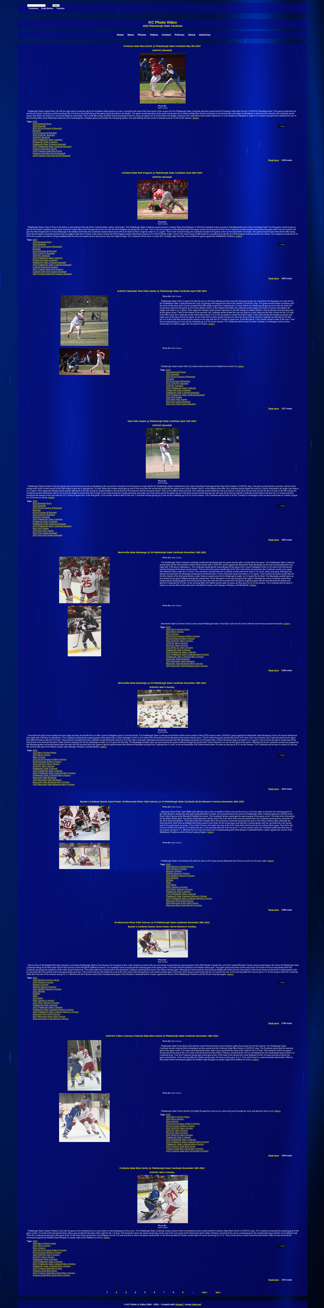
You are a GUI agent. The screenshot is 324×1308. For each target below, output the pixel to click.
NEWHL (170, 880)
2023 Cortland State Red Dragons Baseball (52, 274)
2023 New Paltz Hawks (176, 399)
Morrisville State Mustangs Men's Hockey (184, 664)
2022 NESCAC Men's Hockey (179, 648)
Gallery (196, 118)
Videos (154, 34)
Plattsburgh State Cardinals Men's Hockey (185, 657)
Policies (179, 34)
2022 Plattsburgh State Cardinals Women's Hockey (189, 898)
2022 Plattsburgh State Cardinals (47, 140)
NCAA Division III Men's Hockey (180, 638)
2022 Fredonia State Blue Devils (180, 1146)
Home (120, 34)
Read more (273, 160)
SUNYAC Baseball (41, 137)
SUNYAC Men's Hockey (177, 643)
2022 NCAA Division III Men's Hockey (183, 636)
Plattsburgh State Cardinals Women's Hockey (186, 896)
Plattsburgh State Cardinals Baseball (49, 144)
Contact (166, 34)
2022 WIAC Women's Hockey (179, 889)
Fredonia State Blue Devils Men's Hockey (184, 1149)
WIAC (168, 883)
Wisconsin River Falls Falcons (179, 901)
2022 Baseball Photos (176, 372)
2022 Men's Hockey (175, 632)
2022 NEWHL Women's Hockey (180, 876)
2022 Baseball (39, 126)
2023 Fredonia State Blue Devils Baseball (51, 156)
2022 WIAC (171, 885)
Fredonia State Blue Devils (45, 149)
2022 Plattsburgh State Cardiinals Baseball (52, 147)
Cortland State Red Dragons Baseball (50, 272)
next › (204, 1292)
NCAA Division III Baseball (45, 133)
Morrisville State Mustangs (178, 659)
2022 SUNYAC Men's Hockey (179, 641)
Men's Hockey (172, 634)
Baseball (37, 131)
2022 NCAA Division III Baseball (47, 128)
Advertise (204, 34)
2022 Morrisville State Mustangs (180, 661)
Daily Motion (47, 8)
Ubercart (196, 1304)
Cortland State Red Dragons (45, 267)
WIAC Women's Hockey (177, 887)
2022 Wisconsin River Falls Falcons (182, 903)
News (130, 34)
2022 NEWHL (172, 878)
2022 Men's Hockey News (177, 629)
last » (218, 1292)
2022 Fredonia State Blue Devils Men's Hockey (187, 1151)
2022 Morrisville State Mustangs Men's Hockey (187, 666)
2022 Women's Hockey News (46, 980)
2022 (35, 121)
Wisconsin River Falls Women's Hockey (184, 905)
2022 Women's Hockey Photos (180, 867)
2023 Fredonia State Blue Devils (47, 151)
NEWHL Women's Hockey (178, 873)
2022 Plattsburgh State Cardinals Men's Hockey (187, 654)
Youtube (60, 8)
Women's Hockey (174, 871)
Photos (142, 34)
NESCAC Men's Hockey (177, 645)
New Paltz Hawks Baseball (178, 402)
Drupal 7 (180, 1304)
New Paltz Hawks (174, 397)
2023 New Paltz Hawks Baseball (181, 404)
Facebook (33, 8)
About (191, 34)
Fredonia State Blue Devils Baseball (49, 153)
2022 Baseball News (42, 124)
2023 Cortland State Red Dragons (48, 269)
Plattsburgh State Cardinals (45, 142)
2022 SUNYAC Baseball (44, 135)
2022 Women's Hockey (176, 869)
